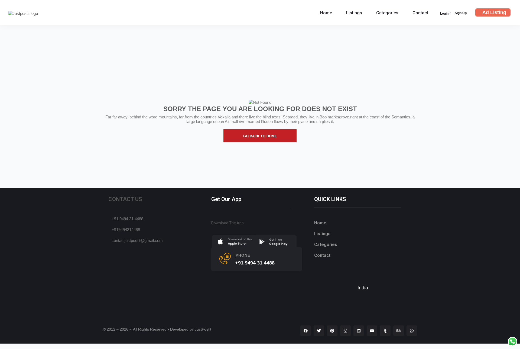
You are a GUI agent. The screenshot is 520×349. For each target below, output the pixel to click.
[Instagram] (345, 330)
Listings (354, 12)
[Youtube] (372, 330)
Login (444, 13)
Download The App (227, 223)
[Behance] (398, 330)
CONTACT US (125, 199)
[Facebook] (305, 330)
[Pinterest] (332, 330)
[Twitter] (319, 330)
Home (326, 12)
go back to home (260, 136)
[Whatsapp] (412, 330)
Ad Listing (494, 12)
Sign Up (461, 13)
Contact (420, 12)
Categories (387, 12)
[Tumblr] (385, 330)
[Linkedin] (358, 330)
